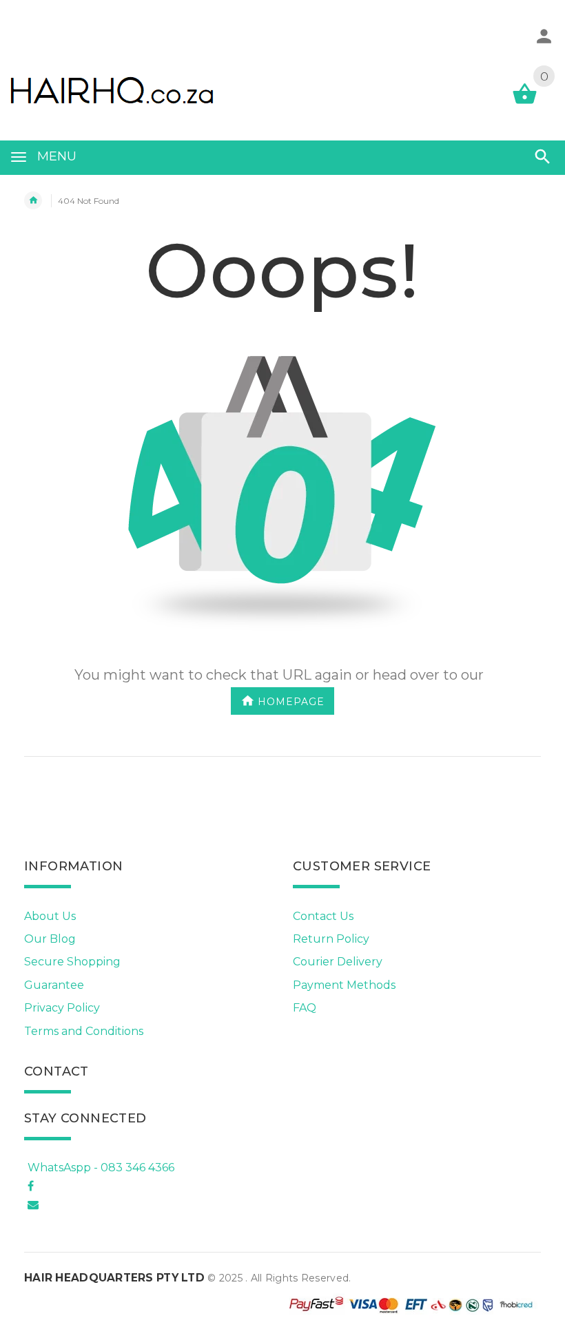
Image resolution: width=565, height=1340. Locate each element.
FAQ (304, 1007)
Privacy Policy (62, 1007)
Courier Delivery (337, 961)
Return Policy (331, 938)
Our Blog (50, 938)
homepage (291, 701)
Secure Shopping (72, 961)
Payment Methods (344, 985)
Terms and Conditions (83, 1031)
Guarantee (54, 985)
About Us (50, 916)
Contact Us (323, 916)
